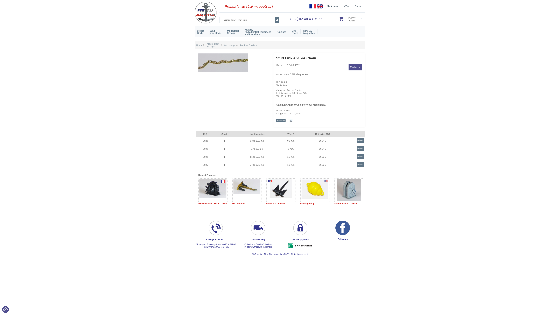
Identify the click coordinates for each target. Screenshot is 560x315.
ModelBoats (200, 31)
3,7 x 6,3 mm (257, 149)
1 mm (291, 149)
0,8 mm (291, 141)
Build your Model (215, 31)
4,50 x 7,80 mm (257, 157)
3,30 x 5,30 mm (257, 141)
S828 (205, 141)
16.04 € (322, 141)
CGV (346, 6)
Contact (358, 6)
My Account (332, 6)
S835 (205, 165)
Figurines (281, 32)
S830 (205, 149)
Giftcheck (295, 31)
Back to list (281, 120)
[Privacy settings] (5, 309)
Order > (355, 67)
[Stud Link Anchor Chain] (223, 71)
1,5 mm (291, 165)
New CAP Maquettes (296, 74)
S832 (205, 157)
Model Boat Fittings (233, 31)
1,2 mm (291, 157)
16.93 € (322, 157)
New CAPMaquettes (309, 31)
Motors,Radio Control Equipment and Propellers (258, 32)
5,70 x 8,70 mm (257, 165)
